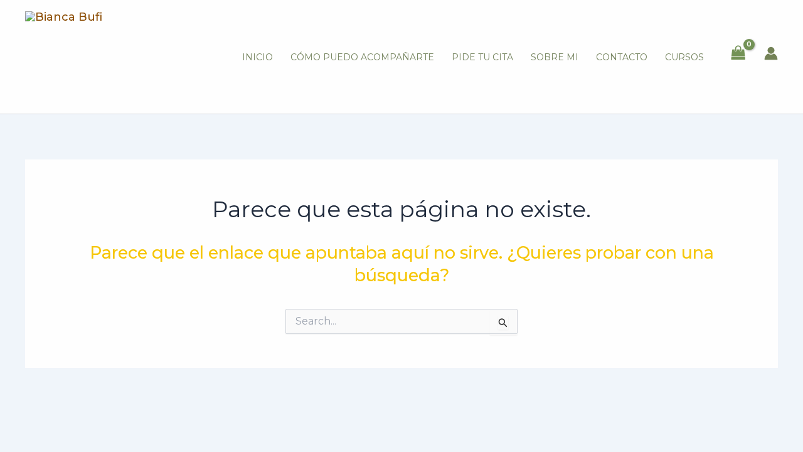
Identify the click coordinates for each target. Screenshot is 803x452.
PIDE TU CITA (482, 57)
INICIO (257, 57)
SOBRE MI (554, 57)
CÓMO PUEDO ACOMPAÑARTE (362, 57)
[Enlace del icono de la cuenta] (771, 53)
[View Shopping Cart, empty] (738, 54)
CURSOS (684, 57)
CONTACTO (621, 57)
